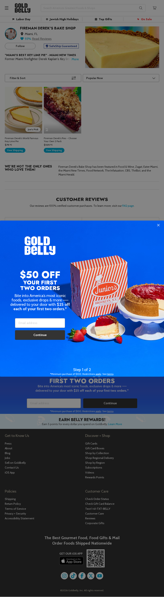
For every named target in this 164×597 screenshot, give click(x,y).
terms (110, 373)
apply (98, 373)
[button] (82, 298)
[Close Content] (158, 225)
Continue (40, 335)
